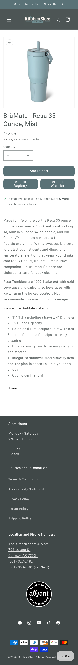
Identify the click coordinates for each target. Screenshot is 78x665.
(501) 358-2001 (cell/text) (28, 567)
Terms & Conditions (23, 479)
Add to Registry (20, 184)
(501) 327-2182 (20, 561)
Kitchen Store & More (31, 657)
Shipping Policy (19, 518)
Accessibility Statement (26, 489)
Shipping (8, 139)
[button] (9, 19)
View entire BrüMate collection (27, 308)
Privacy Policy (19, 499)
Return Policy (18, 509)
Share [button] (12, 388)
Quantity (9, 146)
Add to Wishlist (57, 184)
